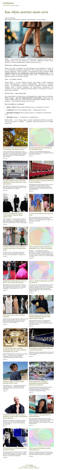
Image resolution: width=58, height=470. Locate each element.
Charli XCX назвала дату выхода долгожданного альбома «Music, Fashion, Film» (13, 214)
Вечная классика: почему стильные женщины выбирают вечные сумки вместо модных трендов (39, 316)
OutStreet (8, 3)
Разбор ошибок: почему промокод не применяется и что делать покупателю (40, 247)
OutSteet (31, 465)
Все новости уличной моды (11, 5)
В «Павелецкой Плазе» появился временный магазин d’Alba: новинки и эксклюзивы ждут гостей (14, 349)
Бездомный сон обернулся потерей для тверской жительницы (41, 348)
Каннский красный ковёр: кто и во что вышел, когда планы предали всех (14, 281)
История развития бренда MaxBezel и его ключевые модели (40, 148)
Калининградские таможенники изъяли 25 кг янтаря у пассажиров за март (15, 148)
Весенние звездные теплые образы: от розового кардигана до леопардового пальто (14, 248)
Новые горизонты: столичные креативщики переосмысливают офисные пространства (38, 383)
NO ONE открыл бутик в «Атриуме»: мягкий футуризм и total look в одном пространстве (14, 182)
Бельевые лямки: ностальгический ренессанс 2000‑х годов (13, 382)
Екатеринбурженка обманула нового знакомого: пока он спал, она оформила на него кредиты (15, 416)
